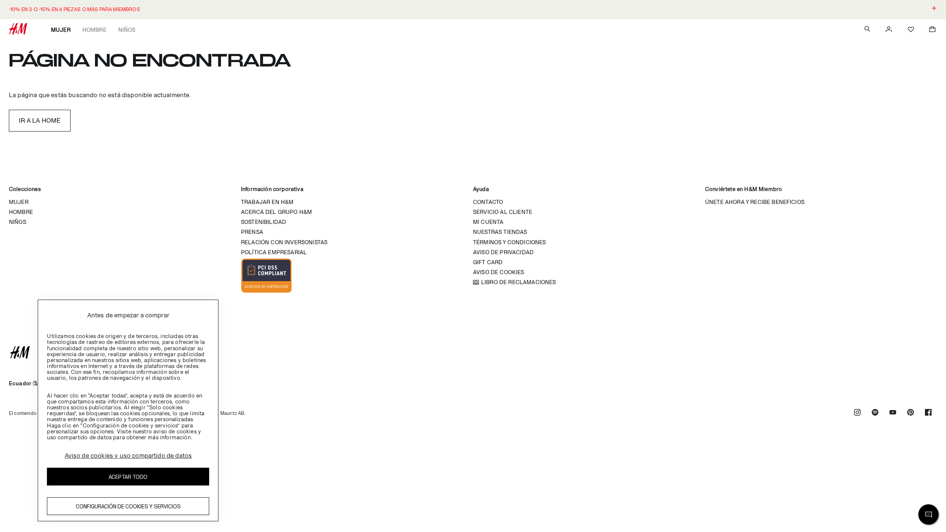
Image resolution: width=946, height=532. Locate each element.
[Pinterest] (910, 413)
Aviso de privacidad (503, 252)
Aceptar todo (128, 477)
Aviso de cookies (498, 272)
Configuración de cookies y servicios (128, 506)
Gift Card (488, 262)
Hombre (94, 30)
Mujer (61, 30)
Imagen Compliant (266, 276)
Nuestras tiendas (500, 232)
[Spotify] (875, 413)
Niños (127, 30)
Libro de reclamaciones (518, 282)
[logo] (473, 352)
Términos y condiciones (509, 242)
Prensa (252, 232)
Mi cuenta (488, 222)
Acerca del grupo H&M (276, 212)
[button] (473, 9)
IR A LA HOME (40, 120)
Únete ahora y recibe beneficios (754, 202)
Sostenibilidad (263, 222)
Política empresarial (274, 252)
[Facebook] (928, 413)
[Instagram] (857, 413)
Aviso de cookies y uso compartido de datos (128, 455)
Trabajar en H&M (267, 202)
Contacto (488, 202)
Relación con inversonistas (284, 242)
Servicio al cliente (502, 212)
